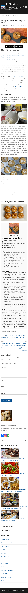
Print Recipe (19, 46)
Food (18, 25)
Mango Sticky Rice (19, 87)
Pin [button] (17, 235)
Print (13, 235)
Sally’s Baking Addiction (7, 570)
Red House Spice (5, 567)
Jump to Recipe (10, 46)
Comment (4, 367)
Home (3, 15)
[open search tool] (23, 7)
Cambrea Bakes (5, 539)
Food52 (3, 549)
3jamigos (11, 4)
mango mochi (21, 335)
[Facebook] (2, 435)
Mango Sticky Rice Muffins (7, 337)
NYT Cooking (4, 563)
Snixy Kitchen (9, 59)
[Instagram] (5, 435)
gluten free (15, 335)
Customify (21, 590)
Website (3, 393)
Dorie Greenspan (5, 546)
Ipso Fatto (3, 553)
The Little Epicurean (6, 577)
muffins (17, 337)
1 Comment (23, 25)
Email (2, 386)
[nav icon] (26, 7)
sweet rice (21, 337)
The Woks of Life (5, 580)
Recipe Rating (4, 363)
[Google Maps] (8, 435)
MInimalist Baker (5, 560)
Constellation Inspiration (7, 543)
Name (2, 380)
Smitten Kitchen (5, 574)
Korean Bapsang (5, 556)
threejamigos (4, 25)
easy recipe (9, 335)
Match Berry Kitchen (19, 76)
